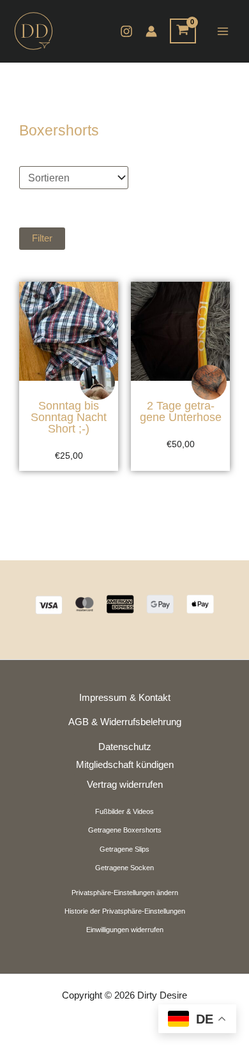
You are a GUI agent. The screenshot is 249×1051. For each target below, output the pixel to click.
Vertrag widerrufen (125, 784)
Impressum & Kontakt (124, 698)
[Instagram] (126, 31)
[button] (124, 238)
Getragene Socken (124, 867)
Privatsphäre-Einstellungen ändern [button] (125, 892)
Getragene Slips (124, 849)
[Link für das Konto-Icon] (151, 31)
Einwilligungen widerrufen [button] (124, 929)
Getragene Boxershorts (125, 830)
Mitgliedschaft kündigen (125, 765)
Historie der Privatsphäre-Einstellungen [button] (124, 911)
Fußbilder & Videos (124, 811)
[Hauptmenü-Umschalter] (222, 31)
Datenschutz (124, 747)
